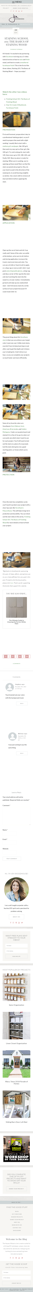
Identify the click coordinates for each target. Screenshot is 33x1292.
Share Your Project (17, 1219)
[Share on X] (20, 656)
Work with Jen (17, 1225)
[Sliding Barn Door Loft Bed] (16, 1104)
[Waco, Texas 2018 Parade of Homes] (16, 1064)
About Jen (16, 916)
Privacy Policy (27, 1289)
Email (5, 839)
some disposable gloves (14, 271)
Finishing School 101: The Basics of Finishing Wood (16, 520)
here (11, 583)
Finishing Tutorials (12, 24)
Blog (17, 1211)
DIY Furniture (17, 1214)
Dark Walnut (15, 426)
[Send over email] (27, 656)
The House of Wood (16, 18)
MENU (18, 2)
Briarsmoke (14, 429)
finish (27, 59)
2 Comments (16, 663)
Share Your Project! (16, 1188)
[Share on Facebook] (6, 656)
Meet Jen (17, 1222)
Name (5, 830)
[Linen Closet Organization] (16, 1026)
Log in (22, 1290)
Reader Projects (17, 1217)
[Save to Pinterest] (13, 656)
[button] (13, 2)
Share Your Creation (20, 8)
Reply (22, 703)
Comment (6, 805)
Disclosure (17, 1230)
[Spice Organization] (16, 987)
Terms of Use (14, 1290)
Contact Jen (17, 1227)
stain (21, 59)
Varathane (9, 56)
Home (3, 24)
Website (5, 849)
